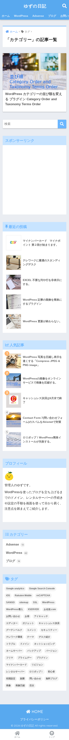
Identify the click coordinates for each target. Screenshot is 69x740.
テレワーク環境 (14, 637)
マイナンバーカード (16, 664)
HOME (36, 711)
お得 (27, 616)
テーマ (30, 637)
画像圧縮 (20, 685)
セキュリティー (49, 630)
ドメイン (24, 643)
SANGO (10, 602)
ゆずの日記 (35, 5)
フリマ (9, 657)
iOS (8, 595)
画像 (8, 685)
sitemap (23, 602)
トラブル (10, 643)
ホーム (6, 15)
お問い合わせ (13, 616)
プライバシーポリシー (34, 719)
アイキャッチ (41, 616)
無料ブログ (51, 678)
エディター (12, 623)
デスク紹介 (44, 637)
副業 (22, 678)
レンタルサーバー (15, 671)
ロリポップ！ (36, 671)
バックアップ (34, 650)
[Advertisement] (34, 179)
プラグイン (42, 657)
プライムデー (25, 657)
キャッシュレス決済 (49, 623)
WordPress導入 (14, 609)
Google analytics (15, 588)
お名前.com (50, 609)
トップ (52, 737)
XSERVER (33, 609)
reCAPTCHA (43, 595)
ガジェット (28, 623)
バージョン (51, 650)
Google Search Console (42, 588)
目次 (32, 685)
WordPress (21, 15)
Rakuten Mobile (23, 595)
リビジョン (37, 664)
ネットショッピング (44, 643)
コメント (31, 630)
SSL (35, 602)
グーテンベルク (14, 630)
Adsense (38, 15)
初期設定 (10, 678)
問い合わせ (35, 678)
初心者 (51, 671)
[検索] (62, 124)
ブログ (52, 15)
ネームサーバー (14, 650)
